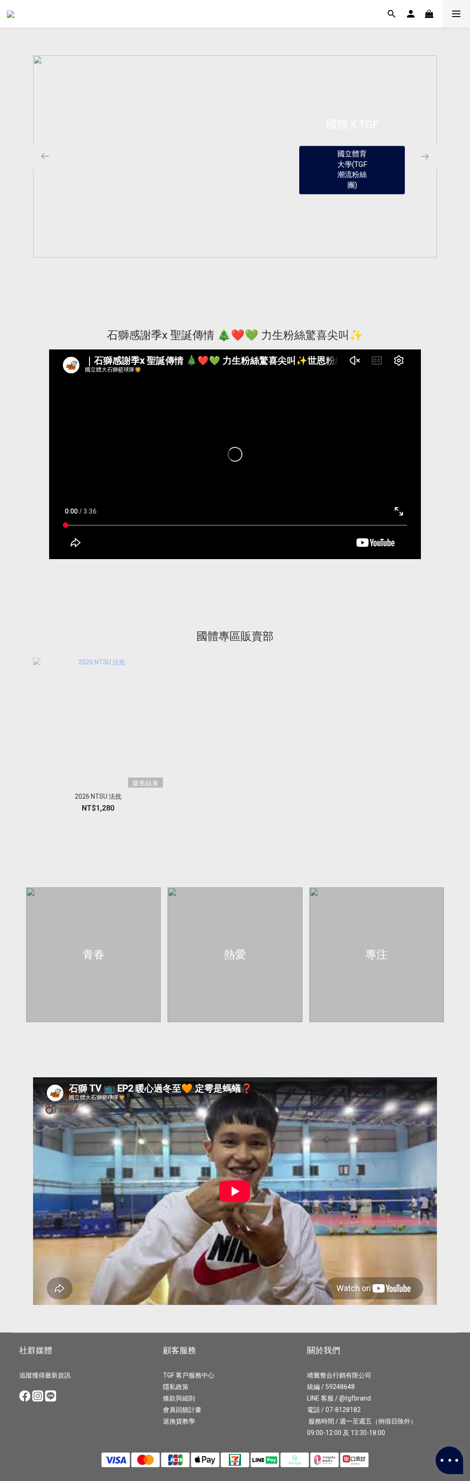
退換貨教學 (179, 1421)
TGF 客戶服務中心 (188, 1375)
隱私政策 (176, 1386)
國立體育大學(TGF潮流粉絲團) (352, 169)
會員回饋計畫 (182, 1409)
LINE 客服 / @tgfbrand (339, 1398)
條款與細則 (179, 1398)
